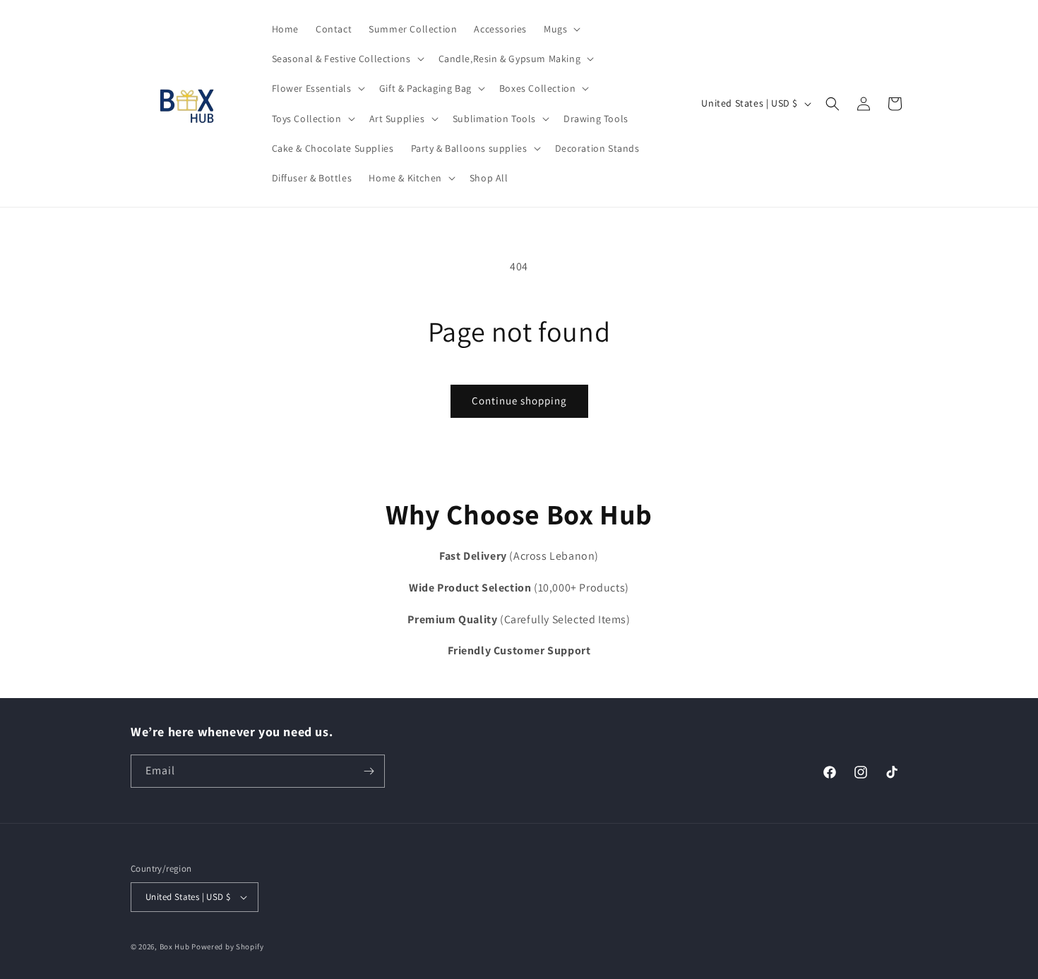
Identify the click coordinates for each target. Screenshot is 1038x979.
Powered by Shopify (227, 946)
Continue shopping (519, 400)
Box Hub (175, 946)
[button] (560, 29)
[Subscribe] (368, 771)
